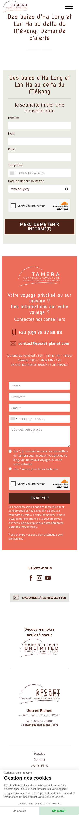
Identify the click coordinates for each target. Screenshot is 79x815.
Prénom (13, 118)
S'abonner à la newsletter (44, 598)
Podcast (39, 759)
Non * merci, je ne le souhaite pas (35, 469)
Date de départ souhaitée (26, 181)
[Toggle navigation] (69, 7)
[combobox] (12, 173)
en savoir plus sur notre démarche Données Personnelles (36, 525)
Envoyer (39, 498)
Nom (11, 133)
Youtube (39, 753)
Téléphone (15, 165)
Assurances (39, 766)
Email (11, 149)
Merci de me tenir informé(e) (39, 226)
